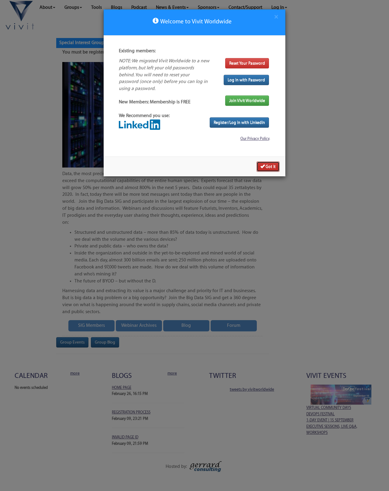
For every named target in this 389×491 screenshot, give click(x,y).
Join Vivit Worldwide (247, 100)
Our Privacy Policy (254, 139)
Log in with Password (246, 80)
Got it (270, 166)
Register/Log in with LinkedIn (239, 122)
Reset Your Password (247, 63)
